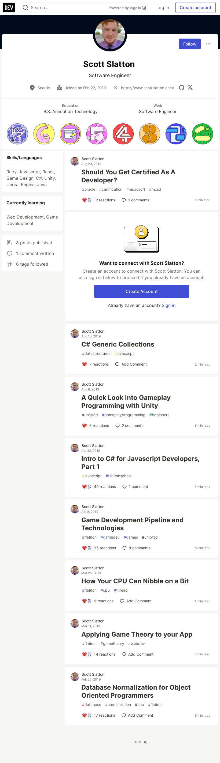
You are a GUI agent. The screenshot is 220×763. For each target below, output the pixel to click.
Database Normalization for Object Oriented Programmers (135, 691)
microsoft (135, 189)
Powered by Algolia (125, 8)
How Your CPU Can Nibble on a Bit (135, 581)
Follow (189, 44)
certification (110, 189)
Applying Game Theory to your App (136, 634)
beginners (159, 414)
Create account (195, 7)
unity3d (90, 414)
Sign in (168, 305)
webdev (136, 643)
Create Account (142, 291)
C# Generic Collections (117, 344)
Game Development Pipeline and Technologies (132, 524)
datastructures (96, 353)
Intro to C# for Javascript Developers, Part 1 (140, 463)
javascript (124, 353)
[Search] (25, 8)
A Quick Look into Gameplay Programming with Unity (126, 401)
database (91, 704)
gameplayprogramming (123, 414)
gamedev (110, 537)
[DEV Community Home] (9, 7)
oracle (88, 189)
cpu (105, 590)
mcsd (155, 189)
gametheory (112, 643)
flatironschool (118, 475)
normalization (118, 704)
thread (121, 590)
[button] (17, 134)
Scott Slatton (93, 158)
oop (139, 704)
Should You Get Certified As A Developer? (128, 176)
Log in (162, 7)
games (131, 537)
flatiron (89, 537)
